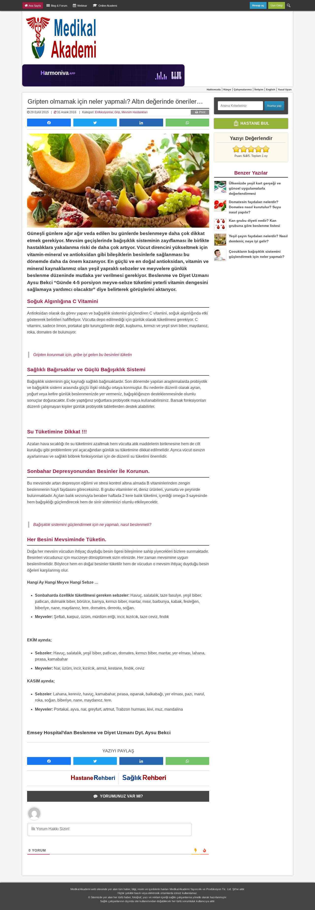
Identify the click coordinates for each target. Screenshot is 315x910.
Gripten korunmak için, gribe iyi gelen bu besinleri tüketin (82, 355)
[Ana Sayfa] (61, 37)
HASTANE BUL (254, 123)
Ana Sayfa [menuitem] (35, 5)
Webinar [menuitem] (82, 5)
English (270, 89)
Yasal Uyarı (285, 89)
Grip (117, 112)
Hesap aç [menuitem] (258, 5)
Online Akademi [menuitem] (107, 5)
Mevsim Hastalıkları (135, 112)
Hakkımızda (214, 89)
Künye (227, 89)
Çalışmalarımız (243, 89)
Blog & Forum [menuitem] (59, 5)
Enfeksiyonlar (104, 112)
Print (201, 112)
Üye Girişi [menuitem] (277, 5)
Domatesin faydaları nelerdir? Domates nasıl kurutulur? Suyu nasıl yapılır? (255, 207)
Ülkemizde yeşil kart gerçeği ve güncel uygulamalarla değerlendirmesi (255, 188)
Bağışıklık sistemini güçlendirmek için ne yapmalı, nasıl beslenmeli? (92, 525)
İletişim (258, 89)
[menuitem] (289, 5)
